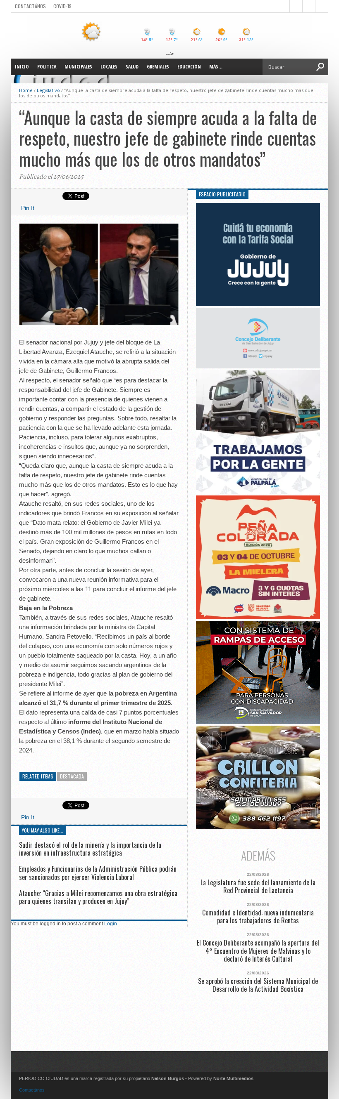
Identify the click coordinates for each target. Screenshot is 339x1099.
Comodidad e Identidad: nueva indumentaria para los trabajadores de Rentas (258, 916)
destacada (72, 776)
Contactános (32, 1089)
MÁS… (215, 66)
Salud (132, 66)
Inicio (22, 66)
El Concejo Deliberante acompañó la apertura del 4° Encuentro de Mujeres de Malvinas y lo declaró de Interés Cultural (258, 951)
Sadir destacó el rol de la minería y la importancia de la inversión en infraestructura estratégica (90, 849)
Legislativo (48, 90)
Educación (189, 66)
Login (110, 924)
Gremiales (158, 66)
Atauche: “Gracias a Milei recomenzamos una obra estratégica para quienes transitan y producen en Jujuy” (98, 897)
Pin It (27, 208)
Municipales (78, 66)
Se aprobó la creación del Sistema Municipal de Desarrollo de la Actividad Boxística (258, 985)
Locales (108, 66)
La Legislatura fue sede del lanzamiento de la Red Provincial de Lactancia (258, 886)
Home (26, 90)
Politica (46, 66)
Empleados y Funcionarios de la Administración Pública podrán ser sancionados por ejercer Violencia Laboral (98, 873)
